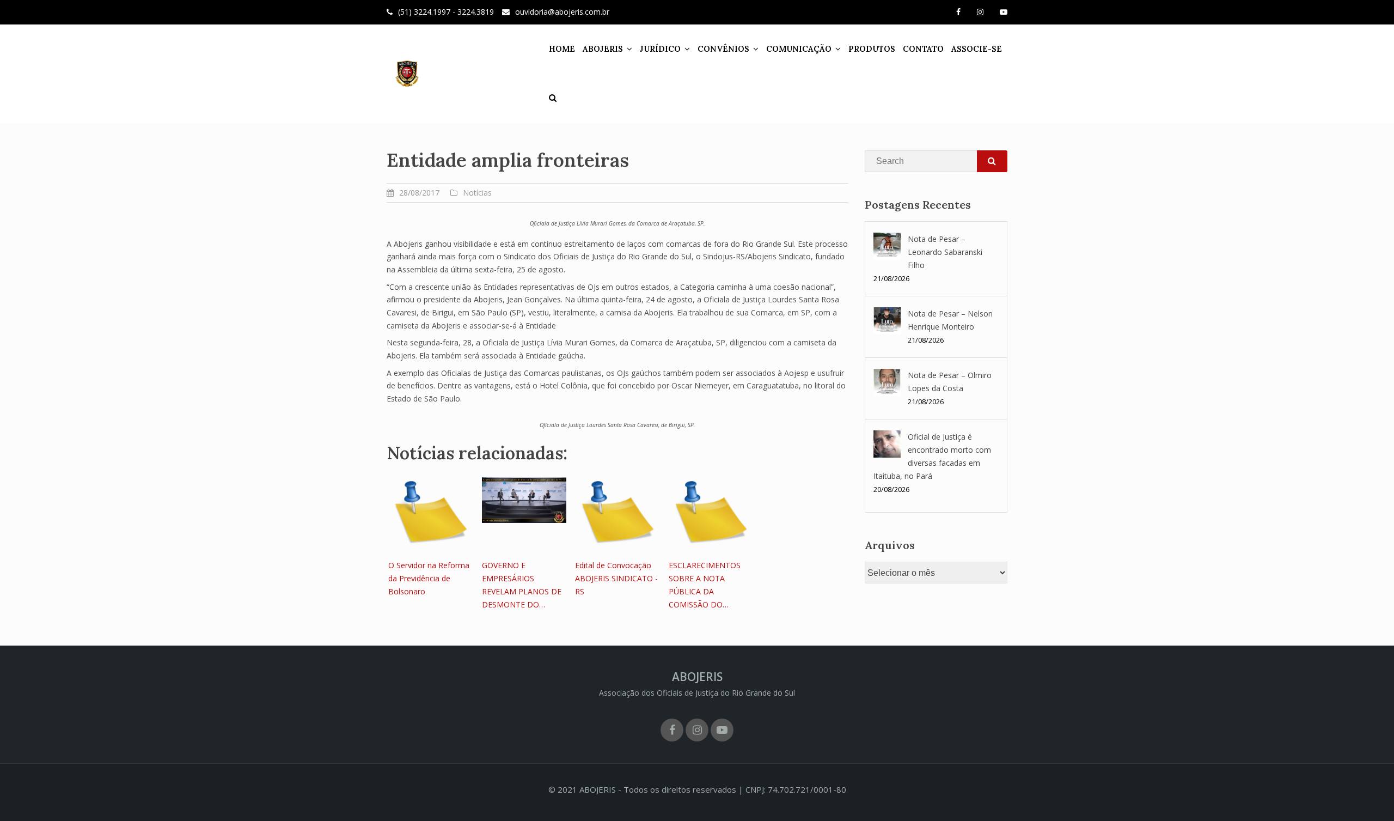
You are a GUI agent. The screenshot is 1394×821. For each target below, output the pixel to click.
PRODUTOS (871, 49)
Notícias (477, 192)
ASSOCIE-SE (976, 49)
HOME (562, 49)
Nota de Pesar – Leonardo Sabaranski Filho (945, 252)
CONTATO (923, 49)
